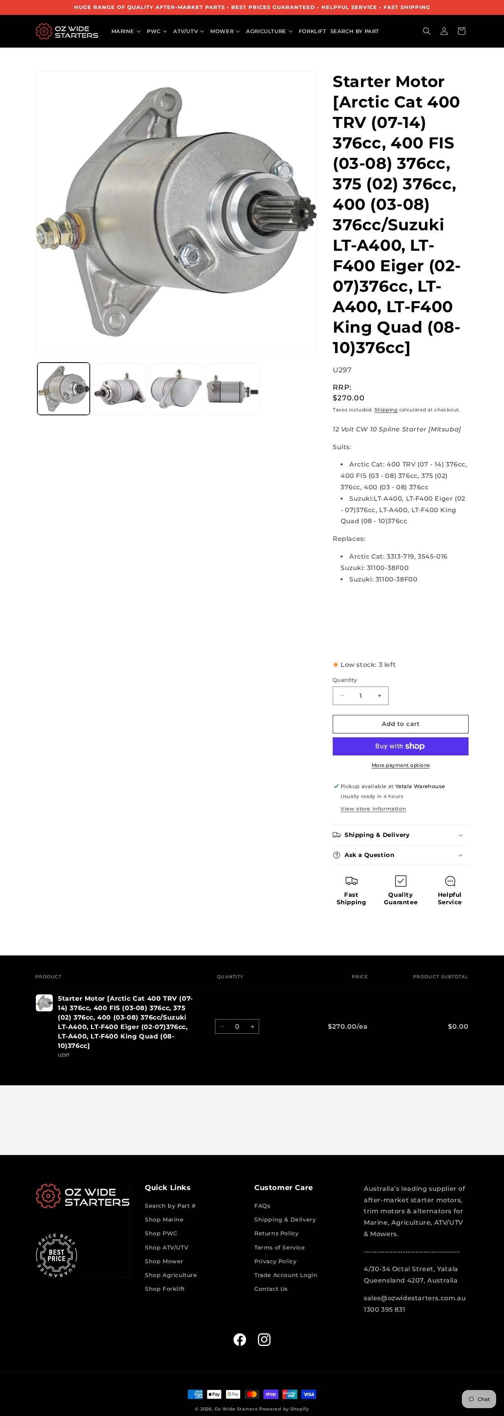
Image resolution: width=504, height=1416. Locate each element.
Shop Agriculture (171, 1275)
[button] (127, 31)
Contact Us (271, 1288)
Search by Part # (170, 1205)
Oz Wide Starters (236, 1409)
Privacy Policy (275, 1261)
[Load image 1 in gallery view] (63, 389)
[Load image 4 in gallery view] (232, 389)
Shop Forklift (165, 1288)
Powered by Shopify (284, 1409)
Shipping (386, 410)
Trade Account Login (285, 1275)
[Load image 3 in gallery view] (176, 389)
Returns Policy (276, 1233)
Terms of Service (279, 1247)
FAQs (262, 1205)
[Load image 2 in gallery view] (120, 389)
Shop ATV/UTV (166, 1247)
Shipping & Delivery (285, 1219)
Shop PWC (161, 1233)
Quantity (345, 680)
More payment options (401, 765)
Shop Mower (164, 1261)
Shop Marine (164, 1219)
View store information (373, 808)
